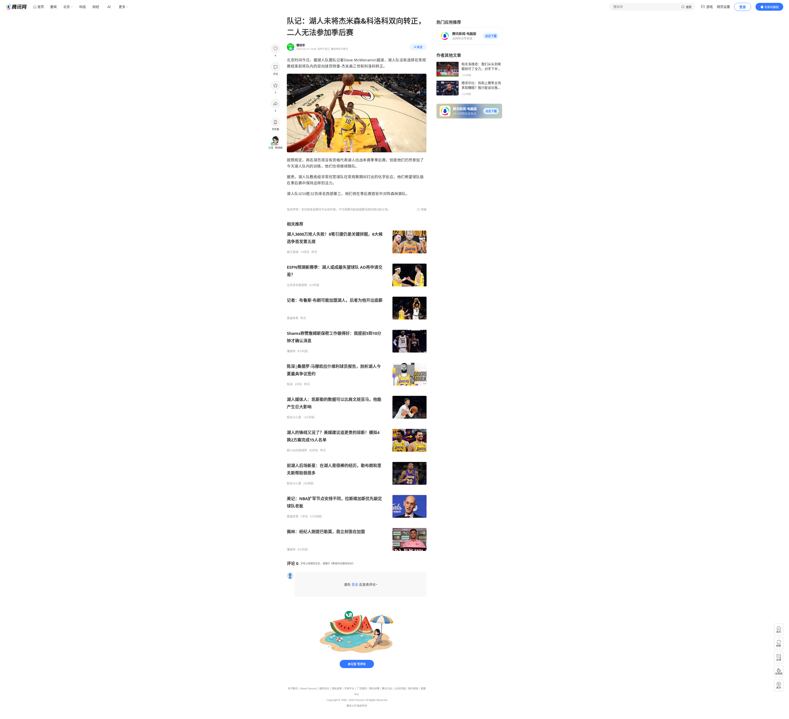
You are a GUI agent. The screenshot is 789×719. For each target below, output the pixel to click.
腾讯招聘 (374, 688)
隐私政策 (337, 688)
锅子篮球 (292, 251)
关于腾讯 (293, 688)
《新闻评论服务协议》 (342, 563)
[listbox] (357, 386)
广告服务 (362, 688)
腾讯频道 (413, 688)
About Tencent (308, 688)
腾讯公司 (351, 706)
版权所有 (362, 706)
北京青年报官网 (297, 285)
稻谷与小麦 (294, 417)
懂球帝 (291, 351)
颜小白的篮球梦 (297, 450)
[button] (491, 36)
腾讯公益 (387, 688)
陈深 (290, 384)
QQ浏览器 (400, 688)
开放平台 (349, 688)
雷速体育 (292, 318)
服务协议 (324, 688)
